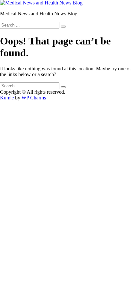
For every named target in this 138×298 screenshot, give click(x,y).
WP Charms (34, 97)
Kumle (7, 97)
